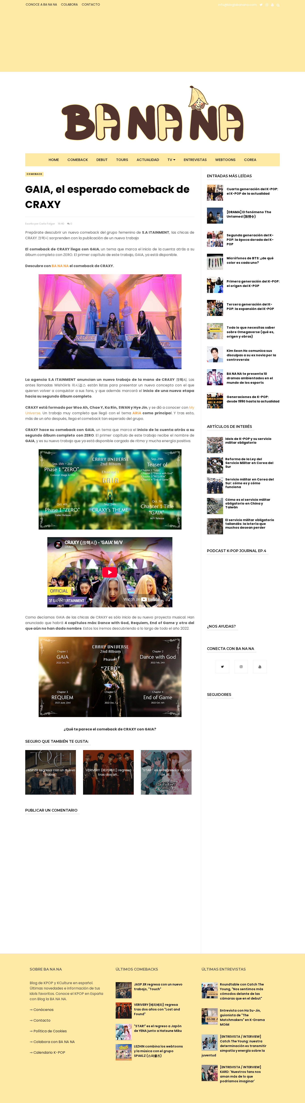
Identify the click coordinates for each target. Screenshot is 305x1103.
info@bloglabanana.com (237, 4)
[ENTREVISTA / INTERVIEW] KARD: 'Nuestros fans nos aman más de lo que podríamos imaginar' (240, 1074)
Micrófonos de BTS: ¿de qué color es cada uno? (250, 260)
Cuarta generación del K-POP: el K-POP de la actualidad (252, 191)
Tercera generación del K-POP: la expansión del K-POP (250, 306)
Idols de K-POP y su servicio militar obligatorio (248, 441)
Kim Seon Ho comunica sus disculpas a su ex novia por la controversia (251, 355)
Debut (102, 159)
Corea (250, 159)
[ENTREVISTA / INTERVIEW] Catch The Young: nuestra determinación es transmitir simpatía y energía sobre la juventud (234, 1046)
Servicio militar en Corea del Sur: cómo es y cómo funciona (249, 483)
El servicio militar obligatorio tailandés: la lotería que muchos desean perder (249, 524)
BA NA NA (60, 265)
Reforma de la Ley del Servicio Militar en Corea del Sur (249, 463)
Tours (122, 159)
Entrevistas (195, 159)
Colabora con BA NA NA (54, 1041)
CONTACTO (91, 4)
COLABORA (69, 4)
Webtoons (225, 159)
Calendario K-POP (49, 1052)
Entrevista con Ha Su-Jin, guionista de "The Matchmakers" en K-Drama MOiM (242, 1017)
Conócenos (43, 1009)
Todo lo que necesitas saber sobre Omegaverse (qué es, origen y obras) (251, 332)
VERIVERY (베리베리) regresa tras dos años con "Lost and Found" (157, 1009)
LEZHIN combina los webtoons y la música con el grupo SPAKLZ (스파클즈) (158, 1051)
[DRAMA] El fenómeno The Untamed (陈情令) (249, 214)
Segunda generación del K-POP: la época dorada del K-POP (250, 239)
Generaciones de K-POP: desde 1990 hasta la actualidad (253, 399)
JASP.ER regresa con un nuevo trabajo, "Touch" (158, 986)
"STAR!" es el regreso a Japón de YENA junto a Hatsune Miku (158, 1028)
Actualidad (148, 159)
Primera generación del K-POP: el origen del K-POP (253, 283)
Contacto (41, 1020)
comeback (34, 174)
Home (54, 159)
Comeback (77, 159)
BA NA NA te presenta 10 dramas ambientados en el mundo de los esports (250, 378)
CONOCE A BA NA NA (41, 4)
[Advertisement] (64, 40)
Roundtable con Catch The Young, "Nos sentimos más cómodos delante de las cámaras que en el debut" (242, 991)
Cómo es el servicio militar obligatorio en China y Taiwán (247, 503)
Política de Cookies (50, 1031)
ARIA (136, 413)
